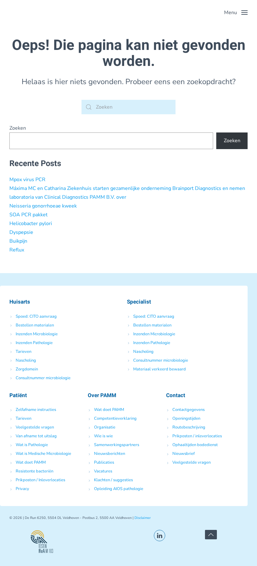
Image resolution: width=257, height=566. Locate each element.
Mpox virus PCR (27, 179)
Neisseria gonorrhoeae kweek (43, 205)
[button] (236, 12)
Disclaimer (142, 517)
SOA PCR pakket (28, 214)
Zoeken (17, 128)
